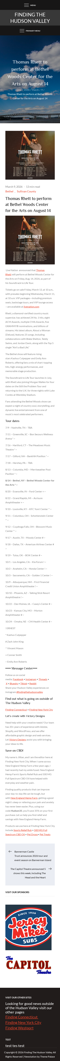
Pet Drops (32, 834)
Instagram (31, 679)
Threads (43, 679)
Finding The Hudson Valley (38, 1052)
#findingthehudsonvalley (29, 692)
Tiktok (23, 683)
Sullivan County (26, 191)
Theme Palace (47, 1056)
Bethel (9, 191)
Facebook (18, 679)
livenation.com (31, 306)
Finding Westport (19, 1028)
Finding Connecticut (16, 709)
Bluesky (14, 683)
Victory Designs (17, 739)
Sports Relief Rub (23, 830)
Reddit (32, 683)
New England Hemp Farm (24, 797)
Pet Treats (45, 834)
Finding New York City (41, 709)
